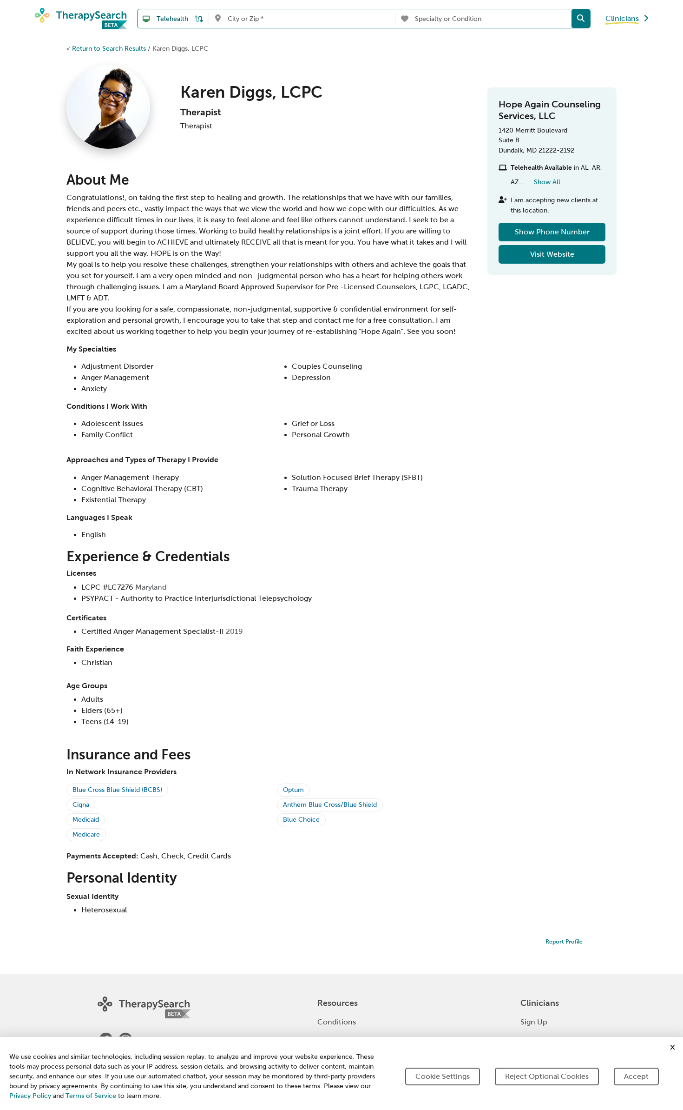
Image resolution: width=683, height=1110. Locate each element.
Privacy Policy (30, 1095)
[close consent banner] (672, 1047)
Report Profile (564, 941)
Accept (636, 1076)
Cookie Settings (442, 1076)
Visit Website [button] (552, 254)
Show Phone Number (552, 232)
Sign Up (533, 1022)
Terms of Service (91, 1095)
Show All (547, 182)
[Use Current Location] (217, 18)
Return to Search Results (109, 48)
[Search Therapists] (580, 18)
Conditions (336, 1022)
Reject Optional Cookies (547, 1076)
